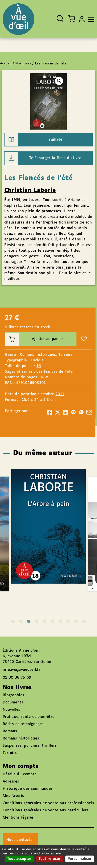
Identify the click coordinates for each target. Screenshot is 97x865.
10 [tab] (84, 621)
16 (39, 366)
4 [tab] (36, 621)
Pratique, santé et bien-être (28, 717)
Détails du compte (20, 774)
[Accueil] (18, 19)
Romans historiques (38, 355)
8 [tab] (68, 621)
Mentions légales (18, 817)
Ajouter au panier (47, 339)
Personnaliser (80, 859)
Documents (13, 702)
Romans (10, 731)
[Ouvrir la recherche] (60, 18)
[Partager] (50, 412)
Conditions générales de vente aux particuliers (46, 810)
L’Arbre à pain (44, 513)
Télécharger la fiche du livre (55, 158)
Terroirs (65, 355)
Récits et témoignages (23, 724)
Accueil (6, 63)
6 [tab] (52, 621)
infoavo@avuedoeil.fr (21, 670)
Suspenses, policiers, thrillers (30, 746)
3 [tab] (28, 621)
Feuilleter (55, 140)
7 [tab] (60, 621)
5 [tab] (44, 621)
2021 (59, 394)
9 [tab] (76, 621)
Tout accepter (19, 859)
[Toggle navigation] (89, 19)
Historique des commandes (28, 789)
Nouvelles (11, 710)
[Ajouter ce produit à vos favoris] (84, 339)
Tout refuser (49, 859)
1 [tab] (13, 621)
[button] (59, 81)
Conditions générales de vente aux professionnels (48, 803)
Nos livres (23, 63)
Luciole (37, 360)
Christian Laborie (30, 190)
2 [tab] (21, 621)
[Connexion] (82, 19)
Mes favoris (13, 796)
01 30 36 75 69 (17, 678)
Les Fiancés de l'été (54, 372)
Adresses (11, 781)
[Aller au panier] (71, 18)
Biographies (13, 695)
